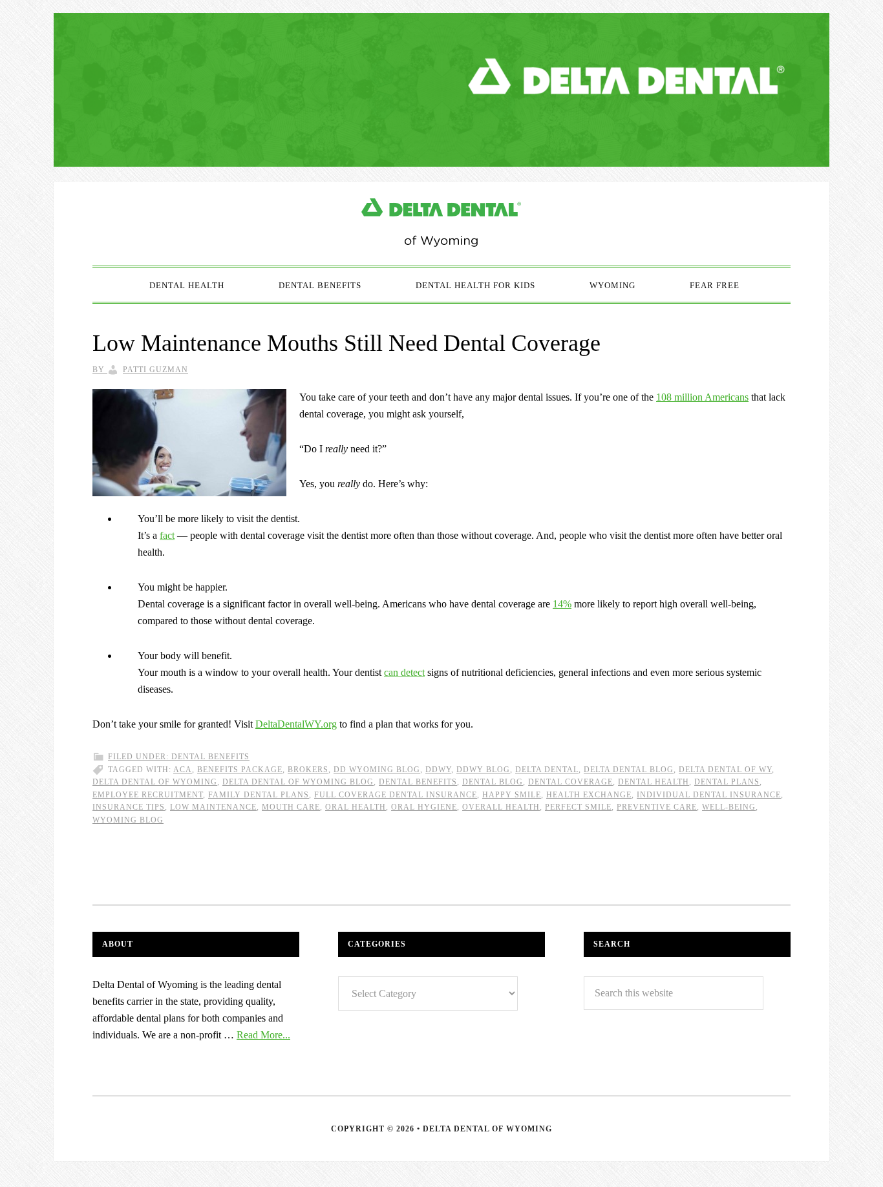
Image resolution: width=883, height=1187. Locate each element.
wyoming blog (128, 820)
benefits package (239, 769)
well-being (729, 807)
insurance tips (128, 807)
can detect (404, 672)
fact (167, 535)
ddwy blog (483, 769)
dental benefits (418, 781)
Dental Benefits (210, 756)
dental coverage (570, 781)
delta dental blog (629, 769)
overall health (501, 807)
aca (182, 769)
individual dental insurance (709, 794)
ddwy (438, 769)
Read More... (263, 1034)
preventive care (657, 807)
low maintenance (213, 807)
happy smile (511, 794)
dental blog (492, 781)
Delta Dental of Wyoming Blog (441, 223)
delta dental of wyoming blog (298, 781)
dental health (653, 781)
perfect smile (578, 807)
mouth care (291, 807)
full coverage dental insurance (395, 794)
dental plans (727, 781)
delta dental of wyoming (154, 781)
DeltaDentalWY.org (296, 724)
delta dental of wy (725, 769)
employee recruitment (147, 794)
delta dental (547, 769)
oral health (355, 807)
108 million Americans (702, 397)
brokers (308, 769)
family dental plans (258, 794)
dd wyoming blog (377, 769)
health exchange (589, 794)
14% (562, 603)
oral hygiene (424, 807)
